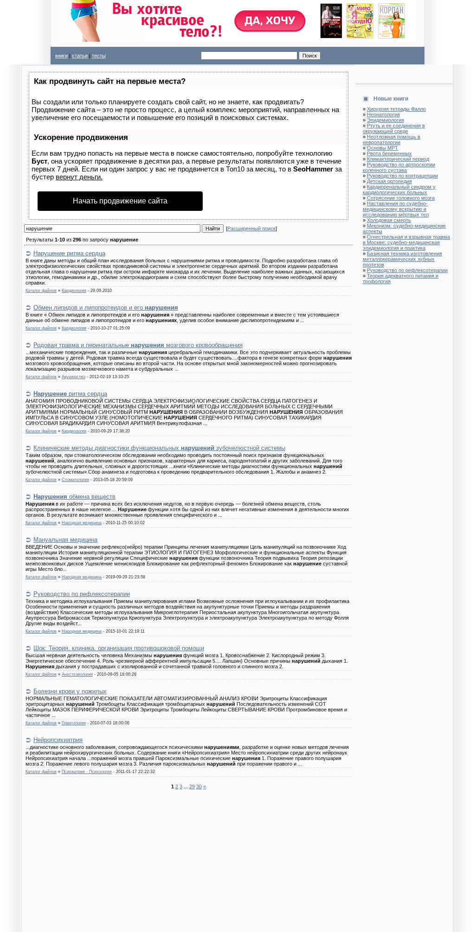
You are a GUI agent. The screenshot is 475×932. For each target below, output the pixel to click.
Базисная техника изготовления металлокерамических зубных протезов (402, 259)
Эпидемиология (385, 120)
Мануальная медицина (65, 539)
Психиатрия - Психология (87, 771)
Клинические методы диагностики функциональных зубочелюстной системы (159, 447)
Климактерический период (398, 159)
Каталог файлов (41, 290)
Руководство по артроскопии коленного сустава (399, 167)
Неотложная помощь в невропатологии (391, 139)
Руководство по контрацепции (402, 175)
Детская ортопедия (389, 181)
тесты (99, 55)
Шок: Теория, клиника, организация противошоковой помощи (118, 648)
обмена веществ (74, 496)
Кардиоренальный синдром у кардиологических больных (399, 189)
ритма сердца (70, 393)
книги (61, 55)
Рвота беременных (389, 153)
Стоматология (75, 479)
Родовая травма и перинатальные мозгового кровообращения (138, 345)
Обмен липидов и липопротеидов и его (105, 307)
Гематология (74, 723)
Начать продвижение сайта (120, 201)
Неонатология (383, 114)
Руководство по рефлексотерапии (81, 593)
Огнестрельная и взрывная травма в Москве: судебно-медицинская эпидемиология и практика (406, 242)
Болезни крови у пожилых (70, 691)
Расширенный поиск (251, 228)
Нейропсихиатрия (58, 739)
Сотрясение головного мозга (401, 198)
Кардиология (74, 290)
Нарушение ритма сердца (69, 253)
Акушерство (73, 376)
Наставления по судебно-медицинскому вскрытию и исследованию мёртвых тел (396, 209)
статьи (80, 55)
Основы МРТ (382, 148)
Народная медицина (82, 522)
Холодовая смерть (389, 220)
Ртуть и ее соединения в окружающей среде (394, 128)
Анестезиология (77, 674)
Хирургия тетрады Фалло (396, 109)
